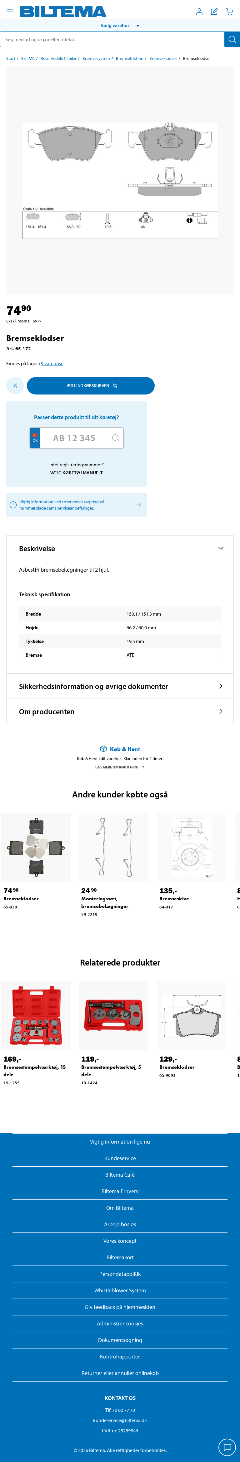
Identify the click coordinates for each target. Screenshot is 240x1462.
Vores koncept (120, 1240)
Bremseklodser (163, 58)
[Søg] (232, 39)
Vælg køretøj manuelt (76, 473)
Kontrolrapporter (120, 1356)
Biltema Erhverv (120, 1191)
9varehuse (52, 363)
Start (10, 58)
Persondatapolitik (120, 1273)
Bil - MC (28, 58)
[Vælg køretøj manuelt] (137, 505)
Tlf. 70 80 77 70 (120, 1410)
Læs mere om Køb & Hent (117, 766)
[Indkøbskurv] (229, 11)
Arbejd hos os (120, 1224)
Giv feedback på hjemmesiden (120, 1306)
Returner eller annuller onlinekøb (120, 1373)
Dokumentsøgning (120, 1339)
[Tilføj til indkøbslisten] (15, 386)
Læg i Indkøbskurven (86, 385)
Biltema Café (120, 1174)
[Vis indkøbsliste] (214, 11)
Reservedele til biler (59, 58)
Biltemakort (120, 1257)
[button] (120, 25)
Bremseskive (174, 898)
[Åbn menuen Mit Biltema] (199, 11)
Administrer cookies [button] (120, 1323)
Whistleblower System (120, 1290)
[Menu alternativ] (10, 12)
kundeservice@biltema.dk (120, 1420)
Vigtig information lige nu (120, 1141)
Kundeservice (120, 1158)
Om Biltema (120, 1207)
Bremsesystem (96, 58)
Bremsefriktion (129, 58)
